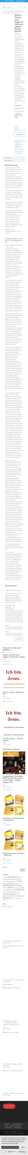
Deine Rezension (9, 609)
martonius (19, 889)
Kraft (20, 887)
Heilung (20, 153)
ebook (7, 11)
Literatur (12, 890)
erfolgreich (5, 881)
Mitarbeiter (5, 892)
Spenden (17, 894)
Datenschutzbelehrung (15, 1126)
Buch (15, 876)
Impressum (7, 1124)
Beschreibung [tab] (7, 158)
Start (4, 11)
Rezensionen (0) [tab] (8, 160)
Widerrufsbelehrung (17, 1124)
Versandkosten (9, 664)
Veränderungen (14, 898)
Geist (17, 883)
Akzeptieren (14, 1147)
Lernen (4, 890)
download (16, 148)
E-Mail (7, 631)
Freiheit (19, 881)
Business (20, 877)
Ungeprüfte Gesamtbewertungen (11, 1024)
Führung (5, 883)
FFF (10, 881)
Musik (11, 892)
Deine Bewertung (10, 605)
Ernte (9, 881)
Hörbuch (5, 888)
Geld (19, 883)
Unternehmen (13, 896)
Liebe (7, 890)
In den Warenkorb (20, 133)
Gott (21, 148)
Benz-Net (13, 1131)
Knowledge (15, 887)
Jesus (15, 153)
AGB (6, 1126)
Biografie (21, 151)
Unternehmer (21, 896)
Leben (23, 888)
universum (17, 150)
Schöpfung (6, 894)
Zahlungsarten (17, 1127)
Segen (12, 894)
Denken (5, 879)
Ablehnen (5, 1147)
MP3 (8, 892)
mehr (22, 1147)
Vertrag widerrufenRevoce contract (9, 1106)
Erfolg (19, 879)
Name (7, 625)
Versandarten (8, 1127)
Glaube (16, 151)
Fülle (9, 883)
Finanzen (14, 881)
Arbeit (4, 877)
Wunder (5, 900)
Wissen (20, 898)
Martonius (21, 1133)
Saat (14, 892)
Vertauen (7, 897)
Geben (13, 883)
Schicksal (18, 892)
